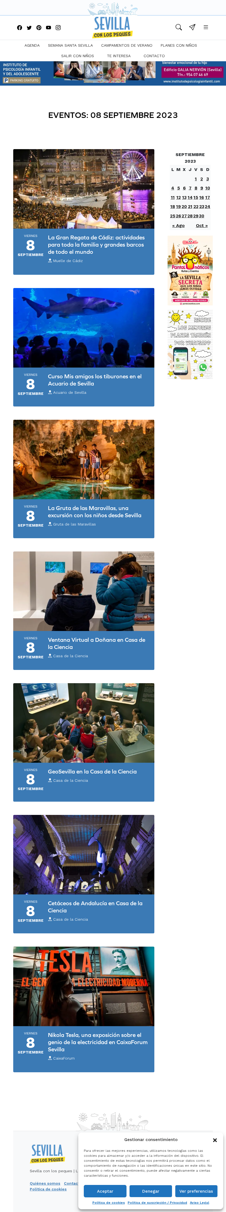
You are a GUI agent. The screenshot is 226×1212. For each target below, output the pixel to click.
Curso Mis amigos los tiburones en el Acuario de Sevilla (95, 380)
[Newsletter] (192, 28)
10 (207, 188)
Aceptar (105, 1191)
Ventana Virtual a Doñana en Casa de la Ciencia (96, 643)
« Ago (178, 225)
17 (207, 197)
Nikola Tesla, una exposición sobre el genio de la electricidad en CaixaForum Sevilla (98, 1042)
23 (201, 206)
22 (195, 206)
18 (172, 206)
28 (190, 215)
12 (178, 197)
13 (184, 197)
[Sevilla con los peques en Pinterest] (38, 28)
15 (195, 197)
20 (184, 206)
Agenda (32, 45)
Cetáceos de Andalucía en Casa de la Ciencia (95, 906)
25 (172, 215)
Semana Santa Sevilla (70, 45)
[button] (215, 1139)
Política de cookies (108, 1203)
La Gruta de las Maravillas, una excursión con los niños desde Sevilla (94, 511)
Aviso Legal (199, 1203)
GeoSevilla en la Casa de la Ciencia (92, 771)
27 (184, 215)
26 (178, 215)
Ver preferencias (196, 1191)
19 (178, 206)
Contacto (154, 56)
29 (195, 215)
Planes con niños (179, 45)
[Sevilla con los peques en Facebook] (19, 28)
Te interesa (119, 56)
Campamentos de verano (126, 45)
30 (201, 215)
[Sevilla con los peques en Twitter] (29, 28)
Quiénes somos (45, 1183)
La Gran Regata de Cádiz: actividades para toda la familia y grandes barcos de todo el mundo (96, 244)
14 (190, 197)
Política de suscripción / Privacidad (157, 1203)
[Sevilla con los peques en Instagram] (58, 28)
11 (173, 197)
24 (207, 206)
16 (201, 197)
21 (190, 206)
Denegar (150, 1191)
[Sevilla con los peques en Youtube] (48, 28)
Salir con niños (77, 56)
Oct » (202, 225)
